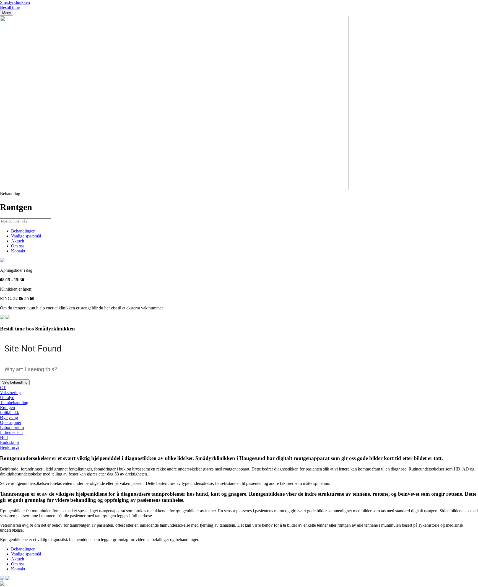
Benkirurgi (9, 447)
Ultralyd (7, 397)
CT (3, 387)
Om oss (17, 246)
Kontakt (18, 251)
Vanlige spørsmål (26, 236)
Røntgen (7, 407)
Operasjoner (10, 422)
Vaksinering (10, 392)
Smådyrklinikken (15, 2)
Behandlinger (23, 231)
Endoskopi (9, 442)
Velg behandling (14, 382)
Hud (4, 437)
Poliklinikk (9, 412)
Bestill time (10, 7)
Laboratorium (12, 427)
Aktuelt (17, 241)
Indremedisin (11, 432)
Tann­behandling (14, 402)
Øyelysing (9, 417)
